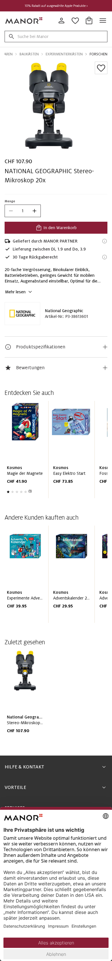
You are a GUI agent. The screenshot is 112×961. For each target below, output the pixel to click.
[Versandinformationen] (104, 241)
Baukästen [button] (29, 54)
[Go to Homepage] (24, 20)
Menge (10, 201)
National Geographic (64, 310)
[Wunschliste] (101, 68)
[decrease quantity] (11, 211)
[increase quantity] (34, 211)
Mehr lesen (15, 292)
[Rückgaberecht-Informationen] (104, 257)
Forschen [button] (98, 54)
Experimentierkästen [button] (64, 54)
